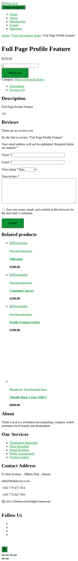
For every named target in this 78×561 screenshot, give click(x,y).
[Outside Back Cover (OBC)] (33, 381)
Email (6, 162)
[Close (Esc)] (3, 555)
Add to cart (15, 72)
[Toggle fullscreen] (11, 555)
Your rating (10, 169)
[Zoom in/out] (15, 555)
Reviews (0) (17, 90)
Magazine (16, 28)
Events (14, 25)
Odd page (16, 259)
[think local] (10, 3)
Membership (17, 21)
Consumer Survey (22, 290)
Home (13, 14)
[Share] (7, 555)
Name (7, 154)
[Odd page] (19, 243)
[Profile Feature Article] (19, 306)
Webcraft (26, 541)
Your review (11, 176)
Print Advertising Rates (26, 35)
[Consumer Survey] (19, 274)
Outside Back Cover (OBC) (28, 397)
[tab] (43, 86)
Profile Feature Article (25, 322)
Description (17, 86)
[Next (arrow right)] (7, 558)
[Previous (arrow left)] (3, 558)
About (14, 18)
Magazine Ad (16, 389)
